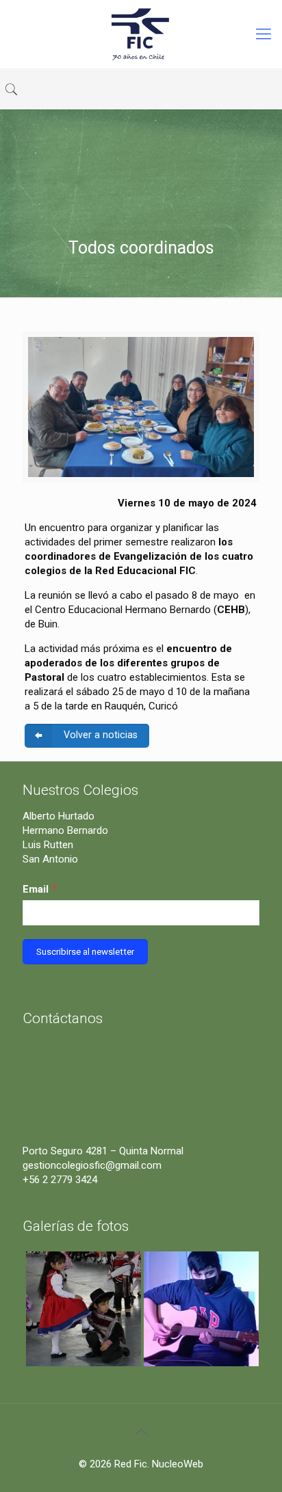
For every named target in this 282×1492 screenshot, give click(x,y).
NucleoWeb (177, 1464)
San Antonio (50, 859)
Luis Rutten (48, 845)
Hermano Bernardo (65, 830)
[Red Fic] (141, 34)
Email (40, 888)
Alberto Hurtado (58, 816)
